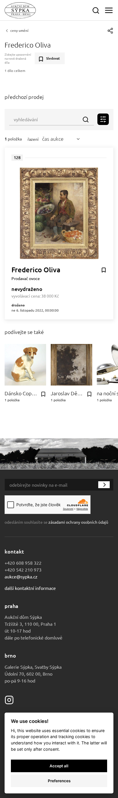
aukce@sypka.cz (21, 576)
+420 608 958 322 (23, 563)
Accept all (59, 766)
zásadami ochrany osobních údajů (78, 522)
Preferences (59, 781)
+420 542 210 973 (23, 569)
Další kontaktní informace (30, 588)
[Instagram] (9, 699)
